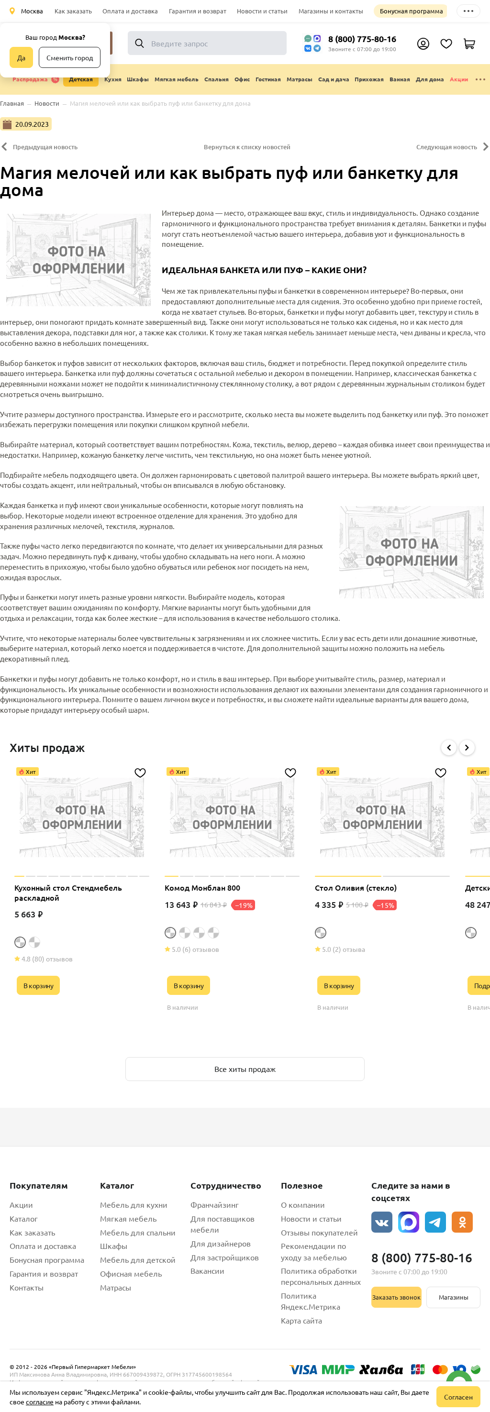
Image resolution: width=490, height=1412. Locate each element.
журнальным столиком (425, 383)
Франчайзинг (214, 1204)
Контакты (27, 1287)
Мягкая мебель (128, 1218)
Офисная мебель (131, 1273)
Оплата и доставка (130, 11)
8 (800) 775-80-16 (362, 38)
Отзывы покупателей (319, 1232)
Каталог (24, 1218)
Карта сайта (301, 1320)
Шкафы (113, 1245)
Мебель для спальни (138, 1232)
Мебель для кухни (133, 1204)
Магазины (453, 1297)
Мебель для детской (138, 1259)
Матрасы (115, 1287)
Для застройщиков (224, 1257)
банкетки (299, 290)
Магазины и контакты (331, 11)
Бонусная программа (411, 11)
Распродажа (30, 79)
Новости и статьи (262, 11)
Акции (459, 79)
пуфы (267, 290)
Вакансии (207, 1270)
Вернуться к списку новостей (247, 147)
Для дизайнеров (220, 1243)
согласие (40, 1401)
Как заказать (73, 11)
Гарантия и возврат (197, 11)
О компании (303, 1204)
